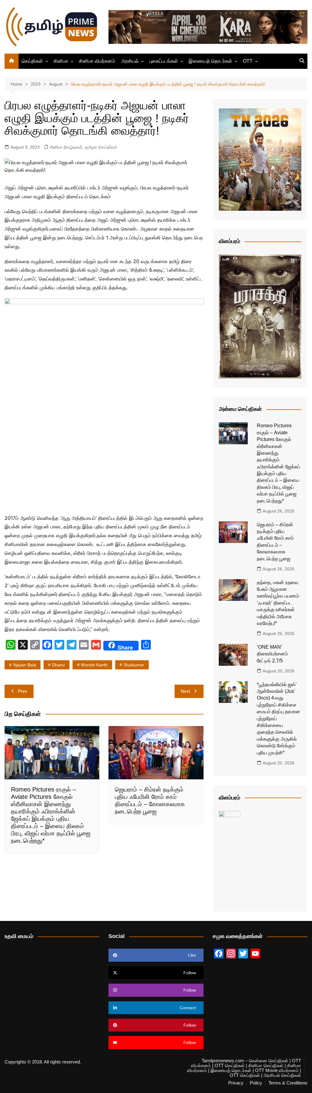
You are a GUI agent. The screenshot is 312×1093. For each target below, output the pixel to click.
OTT (248, 61)
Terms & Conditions (287, 1083)
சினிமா (61, 61)
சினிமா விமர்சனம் (97, 61)
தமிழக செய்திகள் (101, 147)
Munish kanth (94, 664)
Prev (22, 691)
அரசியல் (130, 61)
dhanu (58, 664)
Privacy (235, 1083)
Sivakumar (134, 664)
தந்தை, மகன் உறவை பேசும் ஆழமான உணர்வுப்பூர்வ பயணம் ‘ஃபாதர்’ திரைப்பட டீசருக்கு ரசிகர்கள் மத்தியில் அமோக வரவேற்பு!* (278, 603)
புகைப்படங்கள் (163, 61)
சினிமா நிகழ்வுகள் (66, 147)
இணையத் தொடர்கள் (210, 61)
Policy (256, 1083)
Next (185, 691)
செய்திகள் (32, 61)
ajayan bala (24, 664)
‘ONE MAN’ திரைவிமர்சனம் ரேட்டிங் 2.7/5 (272, 653)
